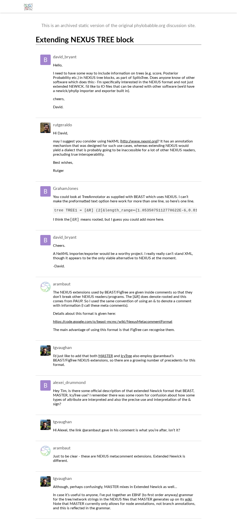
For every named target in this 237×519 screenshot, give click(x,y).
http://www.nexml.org (139, 141)
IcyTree (126, 356)
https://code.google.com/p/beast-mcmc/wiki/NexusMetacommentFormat (112, 322)
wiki (188, 499)
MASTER (105, 356)
